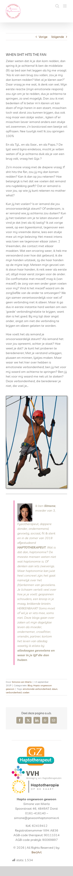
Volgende (57, 37)
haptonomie (38, 552)
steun (54, 688)
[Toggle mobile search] (57, 6)
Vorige (43, 37)
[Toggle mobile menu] (65, 6)
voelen (26, 692)
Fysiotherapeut (28, 524)
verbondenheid (14, 692)
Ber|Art (37, 852)
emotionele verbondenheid (37, 688)
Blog (30, 685)
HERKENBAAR (27, 608)
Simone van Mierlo (22, 681)
